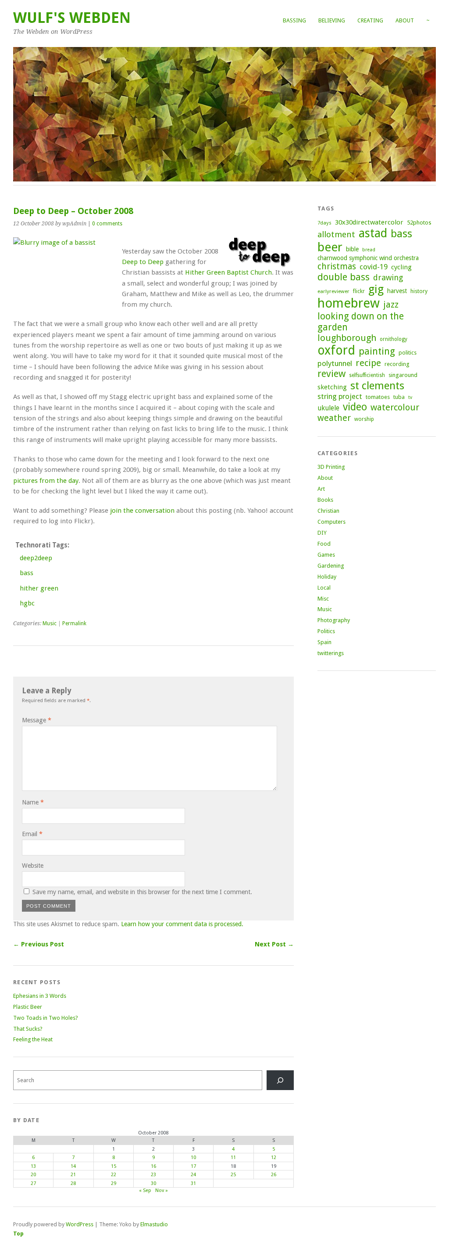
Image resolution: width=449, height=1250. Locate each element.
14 (73, 1166)
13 (33, 1166)
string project (339, 396)
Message (36, 720)
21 (73, 1175)
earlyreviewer (333, 291)
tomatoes (378, 397)
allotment (336, 234)
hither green (39, 588)
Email (32, 833)
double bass (343, 277)
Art (321, 489)
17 (193, 1166)
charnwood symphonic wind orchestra (368, 257)
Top (18, 1233)
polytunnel (334, 363)
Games (326, 554)
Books (325, 499)
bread (368, 250)
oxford (336, 350)
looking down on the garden (360, 322)
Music (50, 623)
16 (153, 1166)
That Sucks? (28, 1028)
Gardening (330, 565)
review (331, 373)
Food (324, 543)
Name (33, 802)
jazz (391, 304)
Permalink (74, 623)
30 (153, 1183)
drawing (388, 277)
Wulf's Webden (72, 17)
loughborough (346, 338)
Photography (333, 620)
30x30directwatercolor (369, 222)
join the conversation (142, 510)
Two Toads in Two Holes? (45, 1017)
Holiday (326, 576)
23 (153, 1175)
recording (397, 364)
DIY (322, 532)
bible (352, 249)
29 (113, 1183)
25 (233, 1175)
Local (324, 587)
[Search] (280, 1080)
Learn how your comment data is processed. (182, 924)
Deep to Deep (143, 262)
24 (193, 1175)
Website (32, 865)
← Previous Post (38, 944)
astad (373, 233)
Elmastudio (154, 1224)
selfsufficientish (367, 375)
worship (364, 419)
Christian (328, 510)
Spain (324, 642)
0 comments (107, 224)
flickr (359, 291)
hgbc (27, 603)
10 (193, 1157)
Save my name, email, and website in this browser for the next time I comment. (142, 891)
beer (329, 247)
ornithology (393, 339)
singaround (402, 375)
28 (73, 1183)
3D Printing (331, 467)
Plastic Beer (27, 1007)
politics (408, 352)
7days (324, 223)
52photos (419, 222)
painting (377, 351)
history (419, 291)
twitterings (330, 653)
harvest (397, 290)
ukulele (328, 408)
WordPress (79, 1224)
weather (334, 418)
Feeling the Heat (33, 1039)
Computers (331, 521)
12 (273, 1157)
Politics (326, 631)
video (355, 407)
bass (26, 573)
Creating (370, 20)
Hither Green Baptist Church (228, 272)
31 (193, 1183)
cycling (401, 267)
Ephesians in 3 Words (39, 996)
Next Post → (274, 944)
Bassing (294, 20)
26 (273, 1175)
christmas (336, 266)
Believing (331, 20)
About (405, 20)
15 (113, 1166)
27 (33, 1183)
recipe (368, 363)
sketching (332, 387)
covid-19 (374, 266)
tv (410, 397)
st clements (377, 385)
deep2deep (36, 558)
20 (33, 1175)
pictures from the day (45, 481)
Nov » (161, 1190)
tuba (399, 397)
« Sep (145, 1190)
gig (376, 289)
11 (233, 1157)
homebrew (348, 303)
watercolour (395, 407)
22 (113, 1175)
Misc (323, 598)
